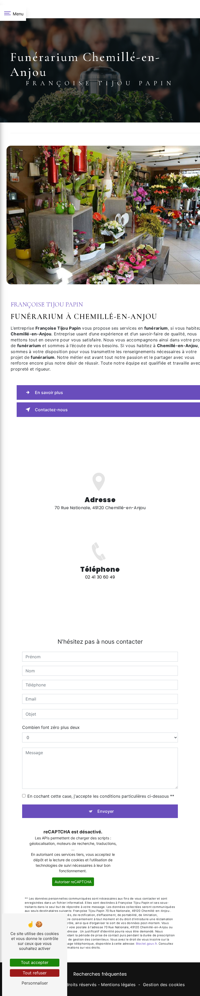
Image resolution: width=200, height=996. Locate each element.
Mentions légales (118, 984)
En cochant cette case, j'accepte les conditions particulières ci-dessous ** (100, 796)
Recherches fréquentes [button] (100, 974)
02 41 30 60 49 (100, 577)
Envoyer (105, 811)
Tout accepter (34, 962)
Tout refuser (35, 972)
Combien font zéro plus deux (51, 727)
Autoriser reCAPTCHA (73, 882)
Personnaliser (35, 983)
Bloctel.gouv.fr (146, 943)
